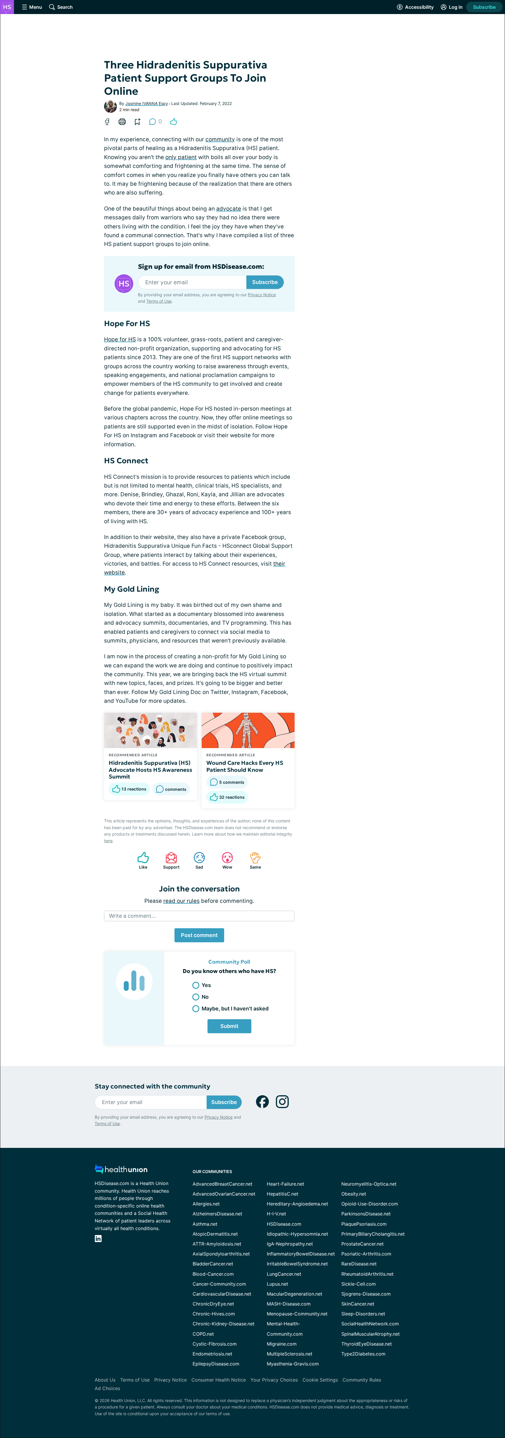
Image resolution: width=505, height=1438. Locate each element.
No (205, 997)
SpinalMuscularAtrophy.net (370, 1334)
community (220, 139)
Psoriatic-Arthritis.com (366, 1254)
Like (139, 860)
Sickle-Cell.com (358, 1284)
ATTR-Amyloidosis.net (217, 1244)
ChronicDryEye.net (213, 1304)
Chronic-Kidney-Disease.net (224, 1324)
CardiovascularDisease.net (222, 1294)
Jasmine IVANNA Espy (146, 103)
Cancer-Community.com (219, 1284)
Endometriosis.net (212, 1354)
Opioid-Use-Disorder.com (369, 1204)
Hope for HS (120, 339)
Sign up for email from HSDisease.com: (201, 267)
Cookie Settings (320, 1380)
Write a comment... (132, 916)
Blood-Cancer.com (213, 1274)
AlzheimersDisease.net (217, 1214)
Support (169, 860)
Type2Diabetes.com (363, 1354)
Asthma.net (205, 1224)
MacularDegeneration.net (294, 1294)
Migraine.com (282, 1344)
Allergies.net (206, 1204)
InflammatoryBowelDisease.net (301, 1254)
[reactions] (173, 121)
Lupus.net (277, 1284)
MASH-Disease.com (289, 1304)
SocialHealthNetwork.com (370, 1324)
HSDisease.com (284, 1224)
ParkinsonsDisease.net (366, 1214)
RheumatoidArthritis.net (367, 1274)
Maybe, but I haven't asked (235, 1008)
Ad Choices (107, 1388)
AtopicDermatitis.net (215, 1234)
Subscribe (484, 7)
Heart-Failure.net (285, 1184)
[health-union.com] (121, 1170)
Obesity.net (353, 1194)
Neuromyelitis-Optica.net (369, 1184)
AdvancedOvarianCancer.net (224, 1194)
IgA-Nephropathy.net (290, 1244)
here (108, 840)
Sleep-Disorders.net (363, 1314)
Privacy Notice (262, 294)
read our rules (181, 901)
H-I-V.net (276, 1214)
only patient (181, 157)
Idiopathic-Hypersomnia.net (297, 1234)
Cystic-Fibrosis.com (215, 1344)
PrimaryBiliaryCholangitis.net (373, 1234)
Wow (224, 860)
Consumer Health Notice (218, 1380)
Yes (206, 985)
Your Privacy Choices (274, 1380)
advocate (228, 208)
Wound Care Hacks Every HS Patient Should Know (244, 766)
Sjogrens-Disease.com (366, 1294)
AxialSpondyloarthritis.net (221, 1254)
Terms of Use (159, 301)
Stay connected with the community (152, 1086)
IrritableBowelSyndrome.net (297, 1264)
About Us (105, 1380)
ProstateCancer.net (362, 1244)
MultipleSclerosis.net (289, 1354)
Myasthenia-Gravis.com (293, 1364)
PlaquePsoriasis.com (364, 1224)
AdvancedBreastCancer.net (222, 1184)
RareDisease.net (359, 1264)
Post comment (199, 935)
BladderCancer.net (213, 1264)
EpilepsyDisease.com (216, 1364)
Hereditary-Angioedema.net (297, 1204)
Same (252, 860)
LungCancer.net (284, 1274)
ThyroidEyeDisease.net (366, 1344)
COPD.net (203, 1334)
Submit (229, 1026)
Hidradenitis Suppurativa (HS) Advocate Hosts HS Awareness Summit (150, 769)
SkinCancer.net (357, 1304)
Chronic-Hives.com (214, 1314)
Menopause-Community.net (297, 1314)
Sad (195, 860)
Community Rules (362, 1380)
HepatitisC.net (282, 1194)
